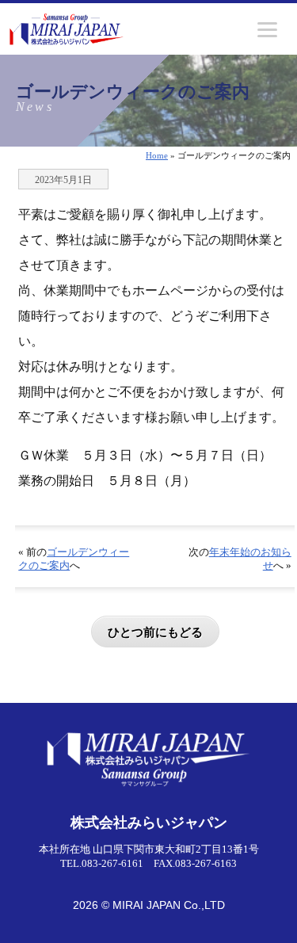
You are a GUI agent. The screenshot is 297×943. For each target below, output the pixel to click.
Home (157, 155)
